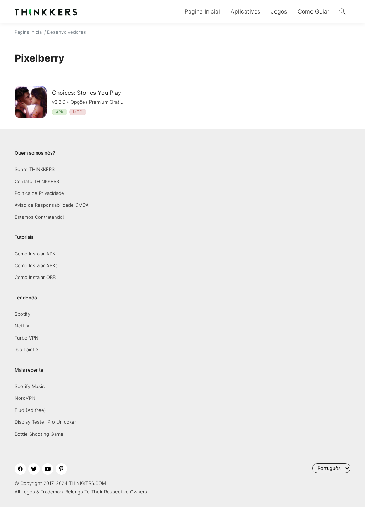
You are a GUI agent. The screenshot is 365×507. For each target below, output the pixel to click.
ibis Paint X (27, 349)
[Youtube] (47, 469)
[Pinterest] (61, 469)
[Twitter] (34, 469)
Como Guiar (313, 11)
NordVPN (25, 398)
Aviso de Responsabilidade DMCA (52, 205)
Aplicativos (245, 11)
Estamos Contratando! (39, 217)
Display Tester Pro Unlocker (45, 422)
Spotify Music (30, 386)
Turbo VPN (26, 338)
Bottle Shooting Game (39, 434)
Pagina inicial (29, 32)
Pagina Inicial (202, 11)
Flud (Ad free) (30, 410)
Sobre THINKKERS (35, 169)
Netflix (22, 325)
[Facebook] (20, 469)
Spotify (22, 314)
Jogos (279, 11)
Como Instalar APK (35, 254)
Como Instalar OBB (35, 277)
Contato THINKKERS (37, 181)
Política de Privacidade (39, 193)
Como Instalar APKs (36, 265)
